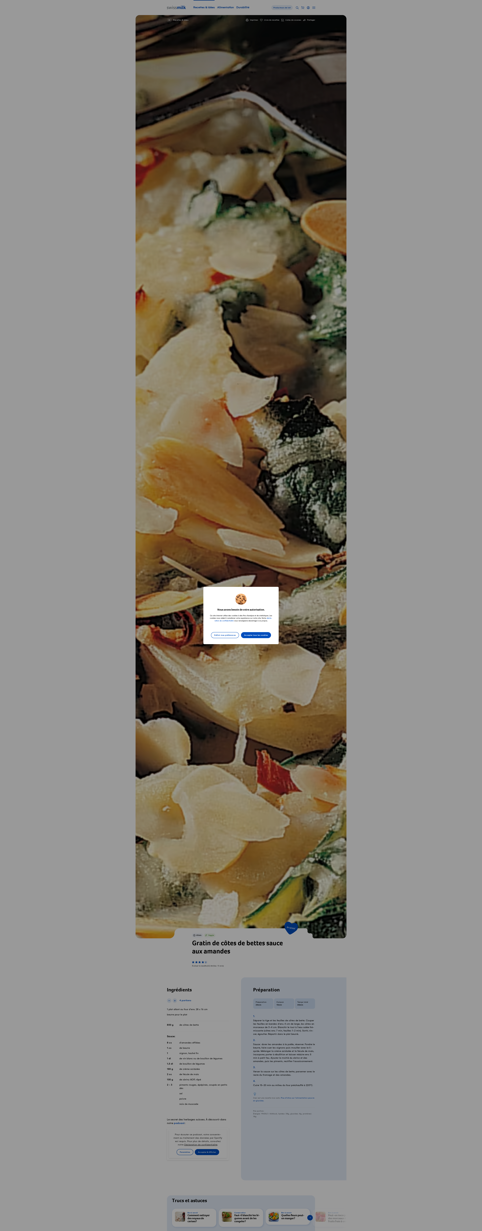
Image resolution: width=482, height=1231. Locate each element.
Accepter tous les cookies (256, 635)
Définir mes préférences (225, 635)
